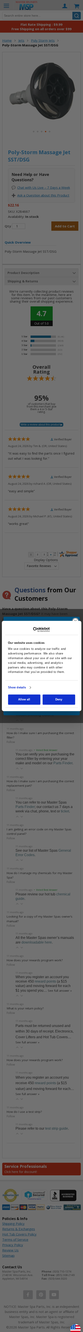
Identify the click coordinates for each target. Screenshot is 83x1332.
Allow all (24, 699)
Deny (58, 699)
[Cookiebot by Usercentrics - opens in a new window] (41, 629)
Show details (17, 687)
